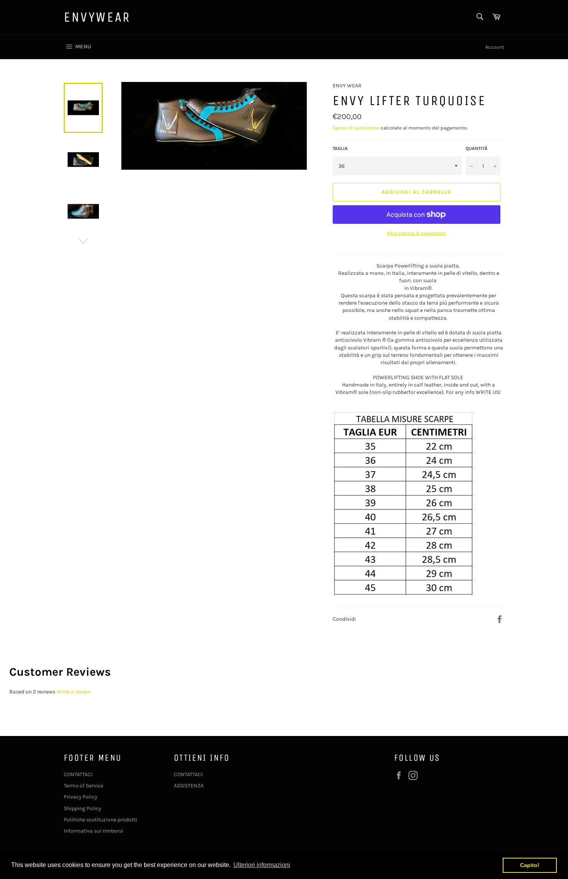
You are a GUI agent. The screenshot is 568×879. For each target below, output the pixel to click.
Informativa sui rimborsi (93, 831)
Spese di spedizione (356, 128)
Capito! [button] (529, 865)
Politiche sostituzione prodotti (100, 819)
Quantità (477, 148)
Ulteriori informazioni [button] (261, 865)
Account (494, 47)
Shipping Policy (82, 808)
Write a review (73, 691)
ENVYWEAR (97, 17)
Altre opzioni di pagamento (416, 233)
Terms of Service (83, 785)
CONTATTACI (78, 774)
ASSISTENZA (189, 785)
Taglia (340, 148)
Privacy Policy (80, 797)
